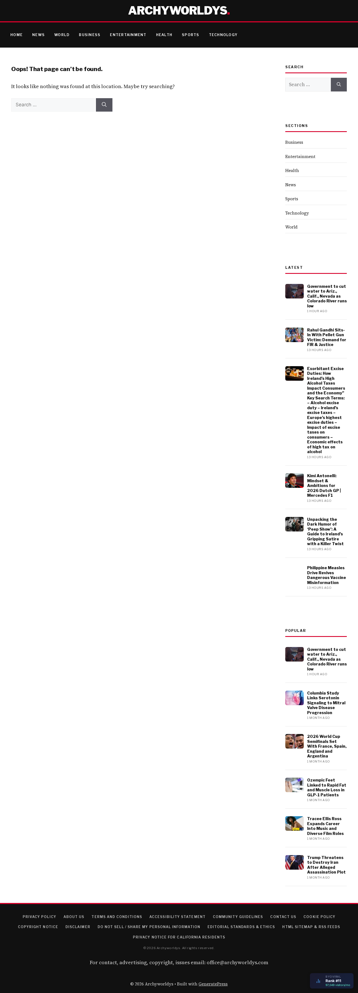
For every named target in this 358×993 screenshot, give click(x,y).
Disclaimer (77, 927)
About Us (73, 917)
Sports (190, 35)
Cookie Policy (319, 917)
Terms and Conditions (116, 917)
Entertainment (128, 35)
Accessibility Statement (177, 917)
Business (89, 35)
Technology (223, 35)
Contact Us (283, 917)
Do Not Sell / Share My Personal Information (149, 927)
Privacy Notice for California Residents (179, 937)
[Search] (104, 105)
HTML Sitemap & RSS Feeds (311, 927)
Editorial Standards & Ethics (241, 927)
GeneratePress (213, 984)
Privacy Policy (39, 917)
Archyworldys (177, 10)
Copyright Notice (38, 927)
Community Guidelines (238, 917)
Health (164, 35)
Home (16, 35)
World (61, 35)
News (38, 35)
